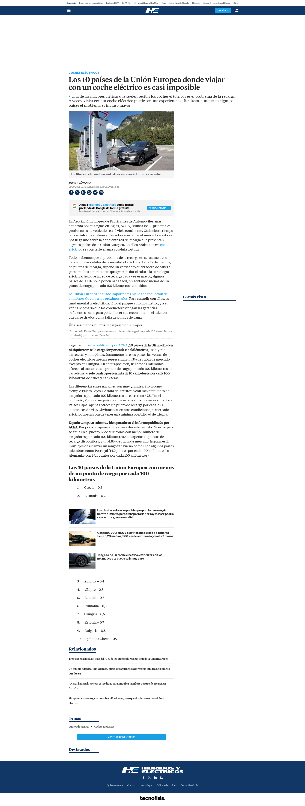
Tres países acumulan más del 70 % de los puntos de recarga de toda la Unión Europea (118, 658)
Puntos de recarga (79, 726)
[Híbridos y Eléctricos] (152, 770)
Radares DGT (112, 3)
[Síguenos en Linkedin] (155, 778)
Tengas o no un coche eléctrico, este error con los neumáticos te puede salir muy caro (129, 556)
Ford (164, 3)
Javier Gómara (80, 182)
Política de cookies (167, 785)
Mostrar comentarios (121, 737)
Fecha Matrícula (189, 785)
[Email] (101, 192)
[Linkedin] (83, 192)
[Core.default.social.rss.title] (162, 778)
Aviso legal (146, 785)
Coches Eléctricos (84, 72)
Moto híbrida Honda (179, 3)
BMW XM (126, 3)
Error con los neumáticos (91, 3)
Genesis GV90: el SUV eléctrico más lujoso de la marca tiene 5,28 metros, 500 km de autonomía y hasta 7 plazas (135, 534)
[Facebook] (71, 192)
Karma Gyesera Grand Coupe (216, 3)
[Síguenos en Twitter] (149, 778)
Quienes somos (115, 785)
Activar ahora (157, 207)
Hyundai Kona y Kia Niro (146, 3)
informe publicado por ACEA (105, 345)
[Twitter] (77, 192)
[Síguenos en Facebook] (143, 778)
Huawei (196, 3)
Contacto (132, 785)
